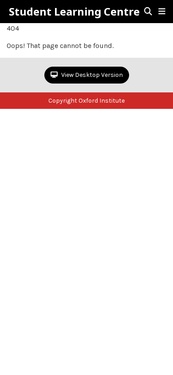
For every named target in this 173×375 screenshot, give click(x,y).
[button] (161, 11)
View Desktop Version (91, 75)
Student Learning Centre (74, 11)
